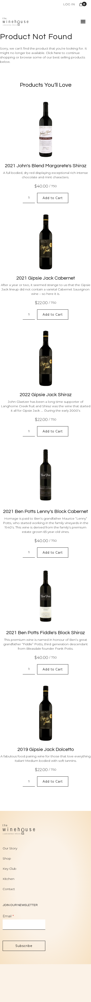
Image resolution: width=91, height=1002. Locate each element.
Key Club (9, 869)
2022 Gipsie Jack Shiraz (46, 394)
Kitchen (8, 879)
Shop (7, 858)
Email (7, 916)
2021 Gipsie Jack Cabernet (45, 278)
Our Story (10, 848)
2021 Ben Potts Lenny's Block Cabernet (45, 511)
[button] (83, 21)
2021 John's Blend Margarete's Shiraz (45, 165)
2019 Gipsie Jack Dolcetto (45, 749)
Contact (9, 889)
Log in (69, 4)
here (57, 53)
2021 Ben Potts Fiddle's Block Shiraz (45, 632)
